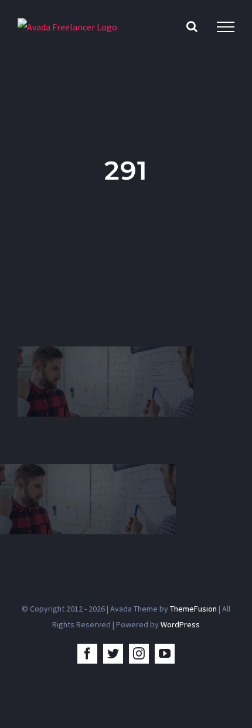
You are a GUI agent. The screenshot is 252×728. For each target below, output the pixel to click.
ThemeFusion (193, 608)
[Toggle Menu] (225, 27)
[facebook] (87, 654)
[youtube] (165, 654)
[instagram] (139, 654)
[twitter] (113, 654)
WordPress (180, 624)
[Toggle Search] (191, 26)
